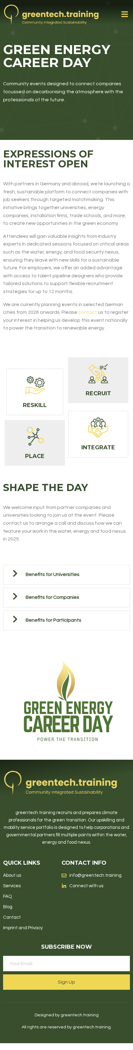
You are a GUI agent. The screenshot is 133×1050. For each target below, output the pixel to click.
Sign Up (66, 982)
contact (87, 312)
